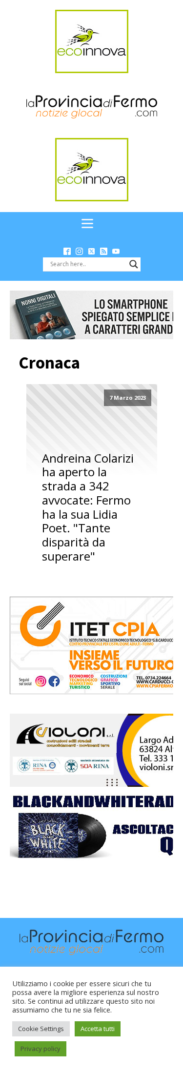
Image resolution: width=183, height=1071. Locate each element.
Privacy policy (40, 1048)
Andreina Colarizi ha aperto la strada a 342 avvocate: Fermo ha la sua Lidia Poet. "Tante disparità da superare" (88, 507)
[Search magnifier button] (134, 264)
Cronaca (49, 362)
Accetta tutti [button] (98, 1028)
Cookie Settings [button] (41, 1028)
